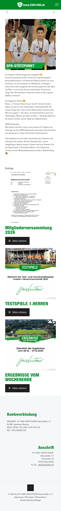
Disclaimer (29, 497)
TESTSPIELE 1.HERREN (26, 303)
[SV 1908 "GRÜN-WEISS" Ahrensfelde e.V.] (31, 5)
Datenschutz (40, 497)
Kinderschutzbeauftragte (30, 500)
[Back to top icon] (30, 487)
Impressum (18, 497)
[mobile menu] (56, 4)
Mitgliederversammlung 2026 (28, 230)
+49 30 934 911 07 (46, 465)
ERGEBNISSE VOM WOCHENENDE (22, 377)
